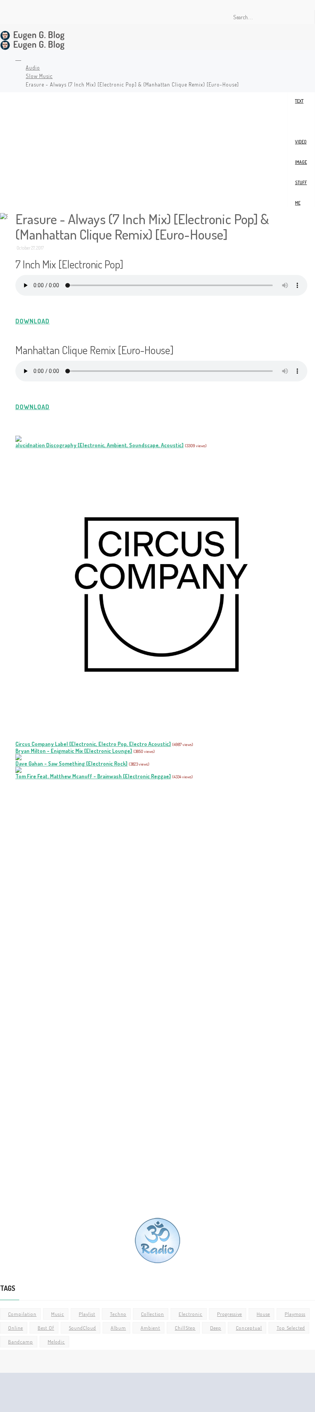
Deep (215, 1328)
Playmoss (295, 1314)
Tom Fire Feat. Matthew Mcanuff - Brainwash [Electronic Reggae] (93, 776)
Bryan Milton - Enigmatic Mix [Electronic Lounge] (73, 751)
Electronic (190, 1314)
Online (15, 1328)
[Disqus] (161, 888)
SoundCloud (82, 1328)
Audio (33, 67)
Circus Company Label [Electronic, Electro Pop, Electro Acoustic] (93, 744)
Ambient (150, 1328)
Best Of (46, 1328)
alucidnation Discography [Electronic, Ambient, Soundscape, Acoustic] (99, 445)
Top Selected (291, 1328)
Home (17, 59)
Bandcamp (20, 1342)
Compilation (22, 1314)
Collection (152, 1314)
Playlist (87, 1314)
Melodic (56, 1342)
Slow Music (39, 76)
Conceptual (249, 1328)
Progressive (229, 1314)
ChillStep (185, 1328)
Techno (118, 1314)
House (263, 1314)
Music (57, 1314)
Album (118, 1328)
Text (299, 101)
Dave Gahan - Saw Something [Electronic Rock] (71, 763)
